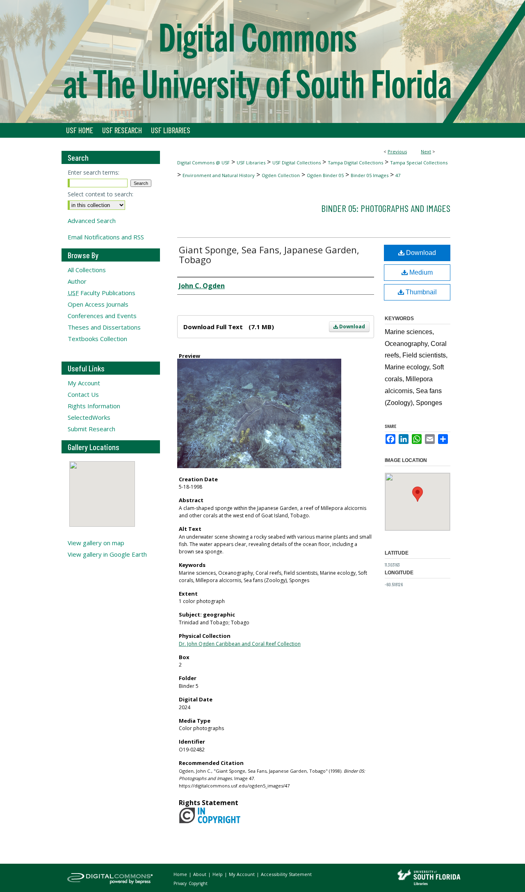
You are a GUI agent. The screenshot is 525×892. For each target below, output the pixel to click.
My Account (84, 383)
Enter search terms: (93, 172)
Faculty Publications (101, 293)
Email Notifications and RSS (106, 237)
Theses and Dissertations (104, 327)
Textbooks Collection (97, 338)
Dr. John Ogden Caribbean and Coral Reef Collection (240, 643)
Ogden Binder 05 (325, 175)
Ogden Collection (281, 175)
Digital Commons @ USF (203, 162)
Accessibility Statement (286, 874)
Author (77, 281)
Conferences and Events (102, 316)
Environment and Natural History (219, 175)
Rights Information (94, 406)
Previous (397, 151)
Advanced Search (92, 220)
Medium (420, 272)
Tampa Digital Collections (355, 162)
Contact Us (83, 394)
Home (180, 874)
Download (351, 326)
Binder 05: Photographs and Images (385, 208)
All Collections (87, 270)
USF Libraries (251, 162)
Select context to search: (100, 194)
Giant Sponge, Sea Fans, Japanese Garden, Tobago (269, 254)
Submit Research (91, 429)
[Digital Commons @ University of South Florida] (262, 61)
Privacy (180, 883)
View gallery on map (96, 543)
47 (397, 175)
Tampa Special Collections (418, 162)
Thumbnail (420, 292)
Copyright (198, 883)
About (200, 874)
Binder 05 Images (369, 175)
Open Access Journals (98, 304)
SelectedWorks (89, 417)
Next (426, 151)
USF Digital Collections (296, 162)
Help (218, 874)
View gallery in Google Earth (107, 554)
